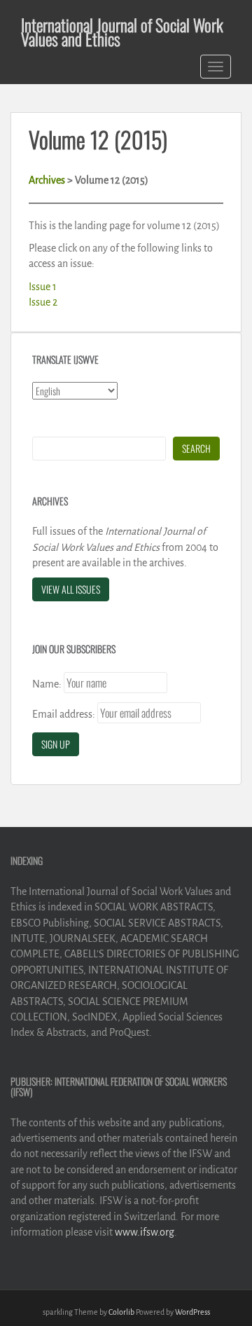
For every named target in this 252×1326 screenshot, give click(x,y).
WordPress (192, 1312)
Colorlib (121, 1312)
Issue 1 (43, 286)
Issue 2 (43, 302)
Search (196, 448)
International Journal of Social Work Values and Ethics (122, 27)
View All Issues (70, 589)
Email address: (63, 714)
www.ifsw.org (144, 1232)
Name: (47, 684)
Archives (47, 180)
